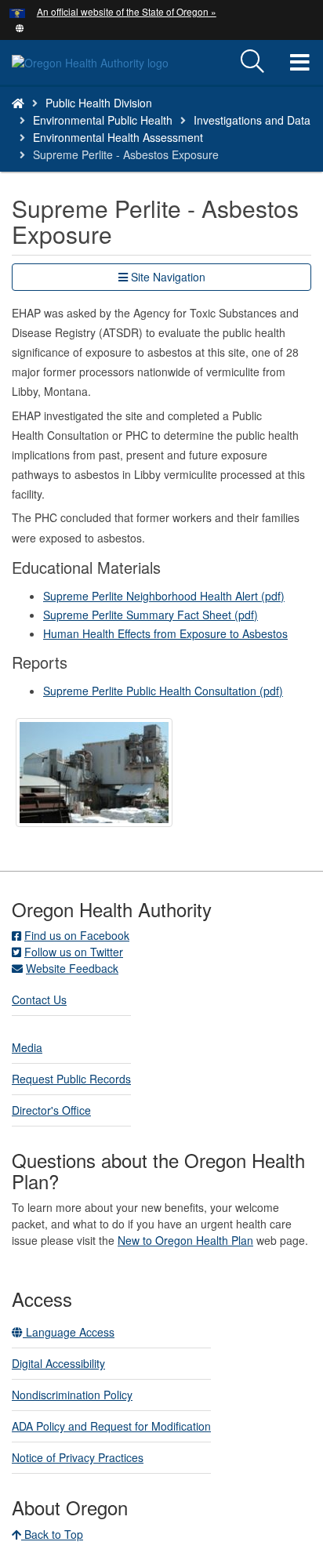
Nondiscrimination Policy (72, 1394)
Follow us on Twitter (73, 952)
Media (27, 1047)
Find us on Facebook (76, 935)
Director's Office (51, 1110)
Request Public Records (71, 1079)
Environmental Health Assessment (118, 137)
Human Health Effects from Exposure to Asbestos (165, 633)
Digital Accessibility (58, 1363)
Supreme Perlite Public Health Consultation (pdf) (163, 690)
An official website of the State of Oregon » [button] (126, 11)
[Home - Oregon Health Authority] (18, 103)
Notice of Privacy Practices (77, 1457)
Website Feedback (72, 968)
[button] (20, 26)
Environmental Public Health (102, 120)
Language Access (68, 1332)
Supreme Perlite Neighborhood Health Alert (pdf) (164, 596)
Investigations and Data (252, 120)
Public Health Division (98, 103)
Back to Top (52, 1534)
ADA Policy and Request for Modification (111, 1426)
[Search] (252, 61)
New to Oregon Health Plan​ (185, 1240)
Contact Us (39, 999)
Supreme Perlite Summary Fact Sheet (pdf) (150, 614)
